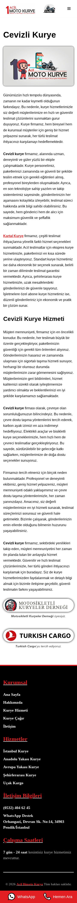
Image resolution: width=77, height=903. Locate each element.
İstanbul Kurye (15, 751)
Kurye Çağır (13, 718)
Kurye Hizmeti (15, 710)
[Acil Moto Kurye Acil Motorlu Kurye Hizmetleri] (19, 8)
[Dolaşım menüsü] (69, 8)
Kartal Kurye (13, 236)
